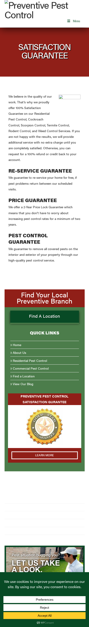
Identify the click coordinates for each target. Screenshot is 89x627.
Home (17, 345)
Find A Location (44, 316)
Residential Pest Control (30, 360)
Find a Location (24, 376)
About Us (19, 352)
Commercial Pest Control (31, 368)
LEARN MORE (44, 455)
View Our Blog (23, 384)
